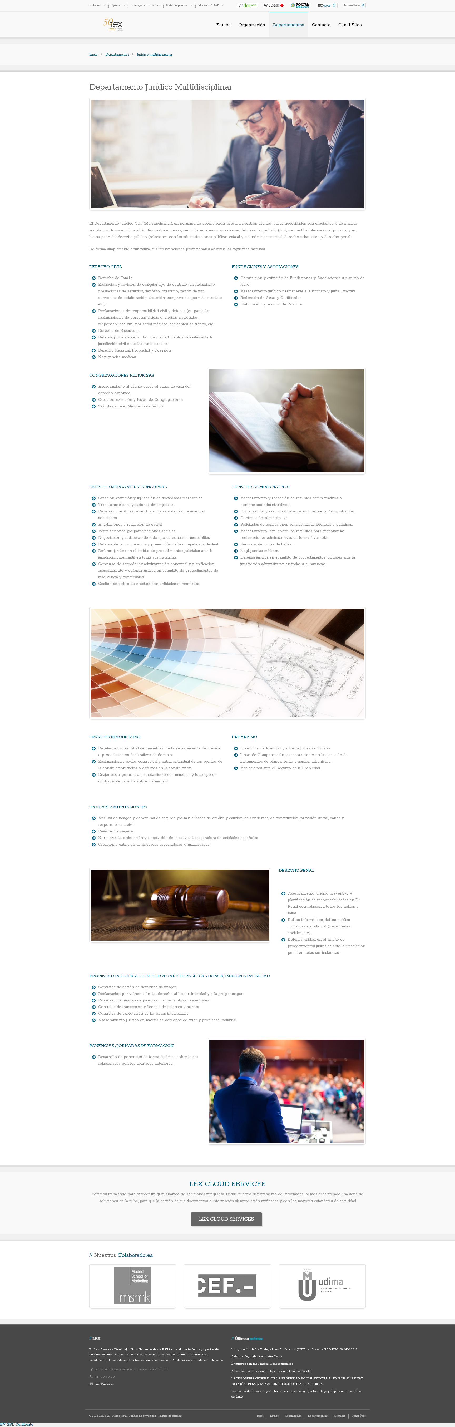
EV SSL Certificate (16, 1424)
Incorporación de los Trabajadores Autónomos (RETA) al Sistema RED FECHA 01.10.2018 (294, 1349)
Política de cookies (170, 1416)
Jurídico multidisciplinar (154, 55)
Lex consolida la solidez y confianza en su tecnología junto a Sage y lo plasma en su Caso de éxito (296, 1394)
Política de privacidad (142, 1416)
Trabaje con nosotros (146, 5)
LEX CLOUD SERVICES (226, 1219)
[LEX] (120, 24)
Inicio (93, 55)
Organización (252, 25)
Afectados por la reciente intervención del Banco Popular (271, 1371)
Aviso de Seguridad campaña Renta (256, 1356)
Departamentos (288, 25)
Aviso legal (119, 1416)
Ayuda (115, 5)
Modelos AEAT (208, 5)
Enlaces (95, 5)
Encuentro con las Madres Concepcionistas (262, 1364)
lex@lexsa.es (105, 1384)
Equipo (223, 25)
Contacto (321, 25)
